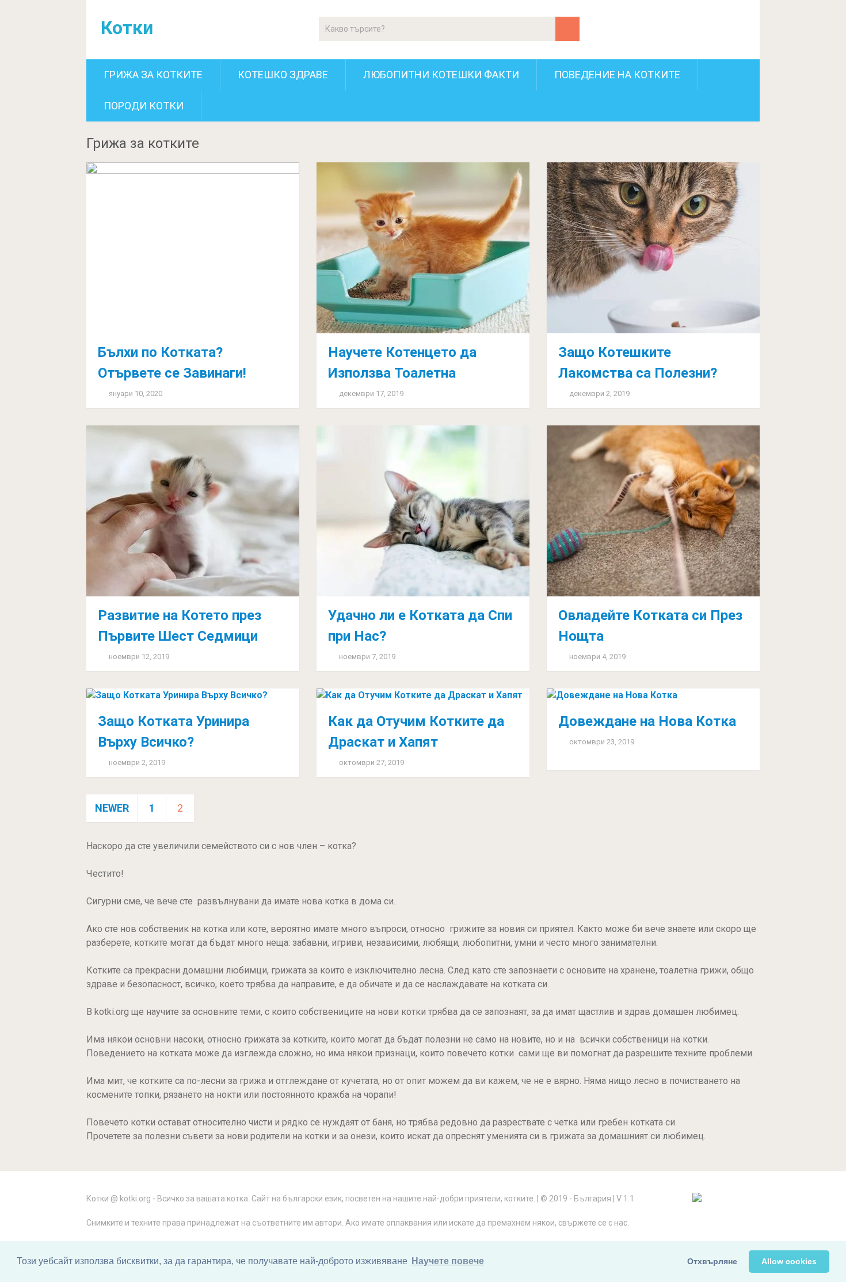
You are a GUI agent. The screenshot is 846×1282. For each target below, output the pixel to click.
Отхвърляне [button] (712, 1261)
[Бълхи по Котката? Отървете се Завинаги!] (192, 247)
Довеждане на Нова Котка (647, 721)
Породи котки (144, 106)
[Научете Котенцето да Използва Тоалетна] (423, 247)
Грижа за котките (153, 75)
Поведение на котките (617, 75)
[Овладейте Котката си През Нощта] (653, 510)
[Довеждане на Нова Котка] (653, 695)
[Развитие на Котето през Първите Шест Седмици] (192, 510)
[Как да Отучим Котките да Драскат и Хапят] (423, 695)
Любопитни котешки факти (441, 75)
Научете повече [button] (447, 1261)
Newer (112, 808)
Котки (127, 27)
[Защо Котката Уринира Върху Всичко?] (192, 695)
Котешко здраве (283, 75)
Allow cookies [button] (789, 1261)
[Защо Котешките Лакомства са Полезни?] (653, 247)
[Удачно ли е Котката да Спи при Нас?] (423, 510)
